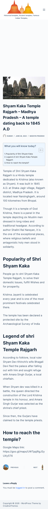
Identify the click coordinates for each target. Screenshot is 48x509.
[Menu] (44, 10)
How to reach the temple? (17, 163)
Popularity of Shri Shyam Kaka (19, 154)
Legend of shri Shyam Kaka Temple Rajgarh (21, 158)
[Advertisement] (24, 45)
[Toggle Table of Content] (39, 150)
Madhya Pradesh (37, 136)
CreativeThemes (10, 506)
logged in (20, 487)
